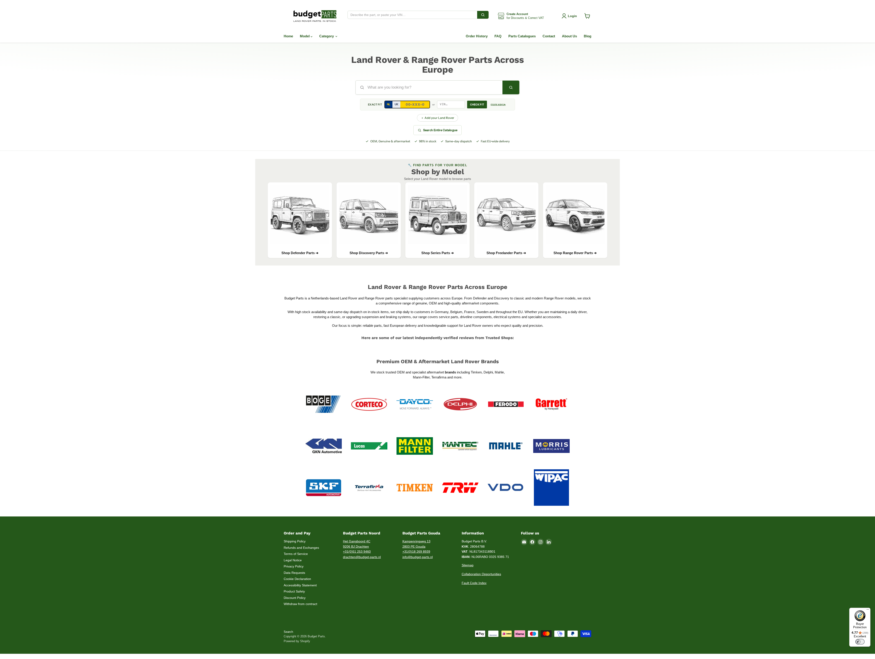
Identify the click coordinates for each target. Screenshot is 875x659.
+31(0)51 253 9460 (357, 551)
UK (396, 104)
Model (305, 36)
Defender (480, 298)
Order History (477, 36)
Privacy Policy (294, 566)
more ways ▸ (498, 104)
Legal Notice (293, 560)
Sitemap (468, 565)
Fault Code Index (474, 583)
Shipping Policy (295, 541)
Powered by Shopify (297, 641)
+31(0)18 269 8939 (416, 551)
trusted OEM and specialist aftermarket (421, 372)
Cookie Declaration (297, 579)
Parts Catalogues (522, 36)
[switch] (860, 641)
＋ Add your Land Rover (437, 118)
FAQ (498, 36)
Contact (549, 36)
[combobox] (412, 15)
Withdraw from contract (300, 604)
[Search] (483, 15)
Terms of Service (296, 554)
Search (288, 631)
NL (388, 104)
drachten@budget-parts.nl (362, 557)
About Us (569, 36)
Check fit (477, 104)
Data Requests (294, 573)
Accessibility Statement (300, 585)
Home (288, 36)
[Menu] (867, 610)
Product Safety (294, 591)
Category (327, 36)
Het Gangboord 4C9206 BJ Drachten (356, 543)
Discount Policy (295, 598)
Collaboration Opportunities (481, 574)
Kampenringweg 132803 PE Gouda (416, 543)
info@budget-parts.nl (417, 557)
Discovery (501, 298)
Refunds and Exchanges (301, 547)
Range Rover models (560, 298)
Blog (587, 36)
